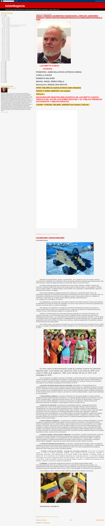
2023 (3, 62)
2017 (3, 70)
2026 (3, 14)
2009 (3, 79)
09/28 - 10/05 (5, 24)
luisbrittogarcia (15, 6)
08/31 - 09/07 (5, 30)
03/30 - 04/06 (5, 51)
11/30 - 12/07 (5, 19)
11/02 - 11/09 (5, 20)
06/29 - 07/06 (5, 39)
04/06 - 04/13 (5, 50)
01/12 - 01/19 (5, 59)
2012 (3, 76)
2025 (3, 16)
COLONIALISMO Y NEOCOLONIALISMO (50, 238)
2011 (3, 77)
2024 (3, 61)
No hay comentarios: (54, 516)
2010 (3, 78)
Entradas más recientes (41, 520)
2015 (3, 72)
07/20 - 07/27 (5, 36)
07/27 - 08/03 (5, 35)
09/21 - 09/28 (5, 27)
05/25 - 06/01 (5, 45)
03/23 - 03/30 (5, 52)
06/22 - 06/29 (5, 41)
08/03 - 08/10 (5, 34)
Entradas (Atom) (46, 522)
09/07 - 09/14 (5, 29)
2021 (3, 65)
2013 (3, 75)
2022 (3, 64)
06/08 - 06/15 (5, 43)
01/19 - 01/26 (5, 58)
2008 (3, 81)
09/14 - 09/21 (5, 28)
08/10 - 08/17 (5, 33)
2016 (3, 71)
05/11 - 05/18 (5, 47)
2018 (3, 68)
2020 (3, 66)
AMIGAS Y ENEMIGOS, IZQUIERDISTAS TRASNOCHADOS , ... (15, 25)
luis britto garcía (12, 88)
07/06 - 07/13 (5, 38)
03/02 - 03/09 (5, 53)
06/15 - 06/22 (5, 42)
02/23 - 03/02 (5, 54)
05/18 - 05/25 (5, 46)
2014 (3, 73)
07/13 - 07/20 (5, 37)
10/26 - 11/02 (5, 21)
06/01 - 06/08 (5, 44)
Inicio (71, 520)
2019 (3, 67)
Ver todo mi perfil (4, 112)
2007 (3, 82)
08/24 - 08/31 (5, 32)
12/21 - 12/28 (5, 17)
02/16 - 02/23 (5, 55)
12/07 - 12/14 (5, 18)
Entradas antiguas (100, 520)
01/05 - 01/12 (5, 60)
